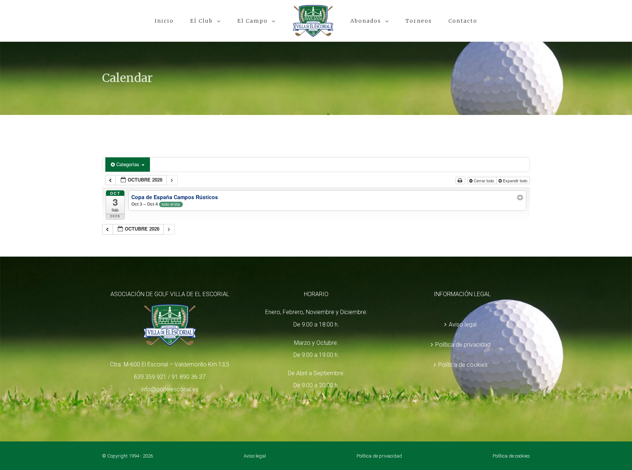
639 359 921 (150, 376)
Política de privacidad (462, 344)
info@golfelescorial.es (170, 389)
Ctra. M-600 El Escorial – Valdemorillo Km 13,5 (169, 364)
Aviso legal (463, 324)
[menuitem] (191, 20)
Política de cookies (463, 364)
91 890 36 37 (189, 376)
